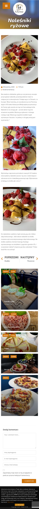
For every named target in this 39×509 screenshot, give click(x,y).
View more (10, 502)
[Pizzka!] (19, 342)
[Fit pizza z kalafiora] (19, 395)
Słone (13, 271)
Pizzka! (6, 348)
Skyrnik (6, 369)
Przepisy (5, 271)
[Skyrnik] (19, 363)
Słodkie (13, 314)
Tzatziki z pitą (9, 301)
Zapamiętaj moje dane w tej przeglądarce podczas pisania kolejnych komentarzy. (17, 474)
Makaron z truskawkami (12, 327)
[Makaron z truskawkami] (19, 321)
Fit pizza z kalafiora (11, 408)
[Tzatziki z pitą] (19, 289)
